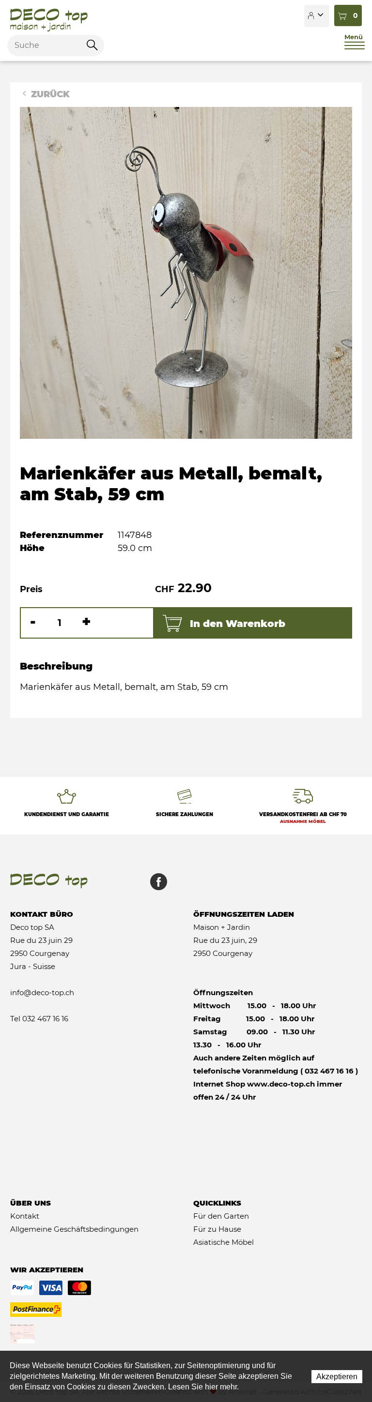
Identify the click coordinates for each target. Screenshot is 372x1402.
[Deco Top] (49, 16)
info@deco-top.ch (42, 992)
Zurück (49, 94)
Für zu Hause (217, 1229)
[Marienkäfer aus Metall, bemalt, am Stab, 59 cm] (186, 272)
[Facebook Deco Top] (155, 886)
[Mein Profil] (316, 16)
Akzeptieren (336, 1376)
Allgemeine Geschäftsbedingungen (74, 1229)
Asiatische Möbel (223, 1242)
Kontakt (24, 1216)
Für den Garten (221, 1216)
